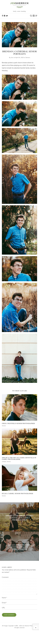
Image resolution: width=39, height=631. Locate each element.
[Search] (31, 16)
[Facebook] (2, 16)
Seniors (27, 57)
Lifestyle (4, 461)
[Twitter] (7, 16)
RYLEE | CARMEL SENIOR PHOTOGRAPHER (17, 493)
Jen (12, 57)
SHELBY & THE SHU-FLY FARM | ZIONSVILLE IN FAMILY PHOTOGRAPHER (19, 458)
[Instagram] (4, 16)
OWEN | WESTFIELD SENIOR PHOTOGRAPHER (18, 423)
